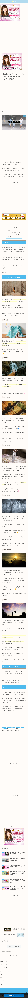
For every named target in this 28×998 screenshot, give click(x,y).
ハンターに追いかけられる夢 (14, 232)
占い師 (2, 980)
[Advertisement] (14, 37)
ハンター (9, 728)
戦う (22, 728)
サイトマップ (3, 967)
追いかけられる (6, 730)
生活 (1, 984)
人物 (1, 974)
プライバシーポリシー (5, 971)
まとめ (9, 236)
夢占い (4, 728)
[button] (24, 492)
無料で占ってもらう (13, 995)
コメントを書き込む (14, 946)
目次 (12, 227)
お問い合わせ (3, 964)
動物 (1, 977)
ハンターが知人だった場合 (13, 234)
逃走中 (12, 730)
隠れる (17, 730)
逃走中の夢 (10, 230)
